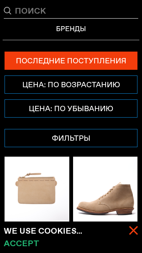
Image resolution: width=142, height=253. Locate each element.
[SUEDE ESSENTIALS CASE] (37, 189)
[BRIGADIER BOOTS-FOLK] (105, 189)
